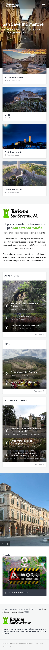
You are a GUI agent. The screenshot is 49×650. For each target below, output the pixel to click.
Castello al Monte (13, 152)
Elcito (7, 114)
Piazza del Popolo (14, 77)
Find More (38, 335)
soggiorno (38, 29)
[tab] (24, 307)
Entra (5, 609)
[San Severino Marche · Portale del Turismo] (11, 4)
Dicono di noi (36, 609)
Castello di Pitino (13, 189)
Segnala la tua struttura (19, 609)
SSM (8, 593)
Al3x (19, 612)
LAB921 (26, 612)
